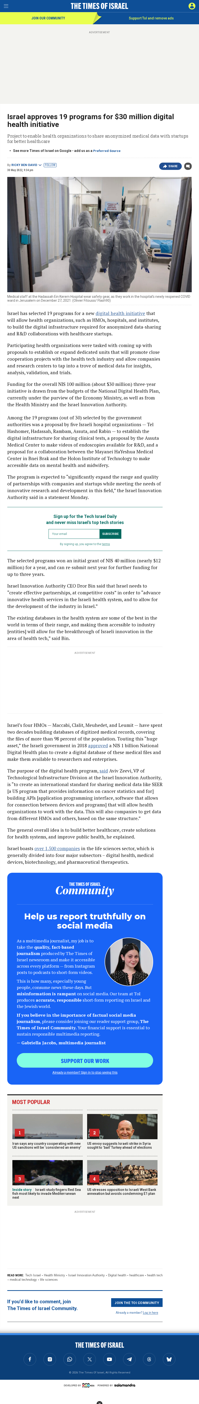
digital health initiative (120, 313)
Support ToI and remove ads (151, 18)
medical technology (23, 1279)
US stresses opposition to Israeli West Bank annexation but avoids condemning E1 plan (121, 1192)
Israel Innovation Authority (86, 1275)
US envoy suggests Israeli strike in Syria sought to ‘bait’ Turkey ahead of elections (119, 1145)
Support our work (85, 1060)
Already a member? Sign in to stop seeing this (84, 1072)
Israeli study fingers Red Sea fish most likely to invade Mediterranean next (46, 1193)
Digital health (117, 1275)
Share (173, 166)
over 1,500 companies (57, 848)
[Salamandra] (124, 1385)
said (104, 771)
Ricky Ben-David (24, 165)
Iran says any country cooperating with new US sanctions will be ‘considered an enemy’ (46, 1145)
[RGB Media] (89, 1385)
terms (106, 544)
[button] (192, 6)
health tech (155, 1275)
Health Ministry (54, 1275)
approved (98, 745)
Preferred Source (107, 151)
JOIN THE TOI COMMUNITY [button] (137, 1302)
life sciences (49, 1279)
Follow (50, 165)
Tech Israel (33, 1275)
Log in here (150, 1312)
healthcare (136, 1275)
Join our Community (48, 18)
